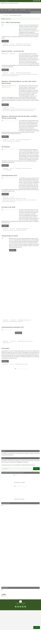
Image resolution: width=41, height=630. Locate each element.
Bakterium (4, 45)
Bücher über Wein (14, 109)
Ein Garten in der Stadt (8, 207)
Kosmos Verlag (21, 110)
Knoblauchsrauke (33, 200)
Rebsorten (26, 110)
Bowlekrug (29, 74)
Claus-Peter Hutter (6, 110)
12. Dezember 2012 (13, 320)
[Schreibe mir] (39, 1)
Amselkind (4, 169)
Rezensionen (28, 139)
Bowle (27, 74)
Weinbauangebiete (31, 110)
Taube (22, 321)
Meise (20, 230)
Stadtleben (25, 45)
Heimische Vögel (11, 321)
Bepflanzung (14, 74)
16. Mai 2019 (12, 72)
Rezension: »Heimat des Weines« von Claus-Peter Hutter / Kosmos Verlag (19, 82)
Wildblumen (7, 201)
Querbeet (26, 168)
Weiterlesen (4, 41)
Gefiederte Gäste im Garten (10, 236)
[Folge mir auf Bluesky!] (35, 1)
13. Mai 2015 (12, 197)
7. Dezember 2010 (13, 341)
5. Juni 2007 (12, 364)
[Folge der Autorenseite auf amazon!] (38, 1)
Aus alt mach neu (9, 74)
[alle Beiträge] (18, 44)
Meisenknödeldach (12, 75)
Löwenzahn (3, 201)
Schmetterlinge (23, 230)
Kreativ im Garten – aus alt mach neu (13, 51)
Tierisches (30, 168)
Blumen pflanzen (22, 74)
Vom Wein (34, 109)
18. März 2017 (12, 139)
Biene (6, 230)
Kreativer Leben (5, 15)
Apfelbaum (4, 200)
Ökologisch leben (28, 44)
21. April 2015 (12, 228)
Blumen (4, 141)
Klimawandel (17, 45)
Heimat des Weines (16, 110)
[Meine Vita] (33, 1)
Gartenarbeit (10, 141)
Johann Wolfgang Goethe (20, 200)
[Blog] (4, 596)
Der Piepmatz (6, 147)
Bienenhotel (18, 74)
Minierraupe (21, 45)
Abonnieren (36, 468)
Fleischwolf (33, 74)
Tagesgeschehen (30, 341)
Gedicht (11, 200)
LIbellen (17, 230)
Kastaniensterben (12, 45)
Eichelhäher (4, 321)
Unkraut (18, 141)
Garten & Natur (23, 44)
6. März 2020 (12, 44)
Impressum (2, 1)
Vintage (17, 75)
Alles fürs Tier (9, 109)
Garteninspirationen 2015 (9, 175)
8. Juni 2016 (12, 168)
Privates (26, 364)
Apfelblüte (8, 200)
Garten (36, 74)
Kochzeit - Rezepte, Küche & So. (28, 109)
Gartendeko (3, 75)
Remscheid (18, 321)
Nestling (10, 169)
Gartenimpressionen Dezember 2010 (13, 327)
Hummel (14, 230)
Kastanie (7, 45)
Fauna (10, 110)
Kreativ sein (7, 75)
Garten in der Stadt (10, 230)
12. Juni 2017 (12, 107)
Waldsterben (29, 45)
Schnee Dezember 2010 (7, 342)
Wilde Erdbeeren (12, 201)
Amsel (4, 230)
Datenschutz (7, 1)
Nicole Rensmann (5, 44)
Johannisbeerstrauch (27, 200)
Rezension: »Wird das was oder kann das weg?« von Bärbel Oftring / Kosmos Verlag (19, 117)
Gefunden (14, 200)
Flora (12, 110)
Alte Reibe (4, 74)
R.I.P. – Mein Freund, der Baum (11, 22)
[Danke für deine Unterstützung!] (36, 1)
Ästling (7, 169)
